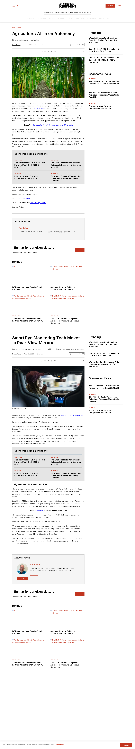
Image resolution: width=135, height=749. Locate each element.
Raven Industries (23, 199)
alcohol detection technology (72, 415)
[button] (13, 5)
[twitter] (48, 52)
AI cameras (38, 511)
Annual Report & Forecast (36, 18)
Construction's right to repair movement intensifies (53, 125)
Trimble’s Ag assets (38, 203)
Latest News (91, 18)
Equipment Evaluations (75, 18)
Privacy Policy (60, 744)
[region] (67, 745)
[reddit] (52, 52)
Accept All (126, 745)
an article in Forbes (38, 108)
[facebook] (42, 52)
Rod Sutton (16, 45)
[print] (83, 52)
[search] (17, 5)
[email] (55, 52)
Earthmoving (104, 18)
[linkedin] (45, 52)
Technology (16, 27)
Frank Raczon (17, 354)
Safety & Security (18, 332)
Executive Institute (56, 18)
